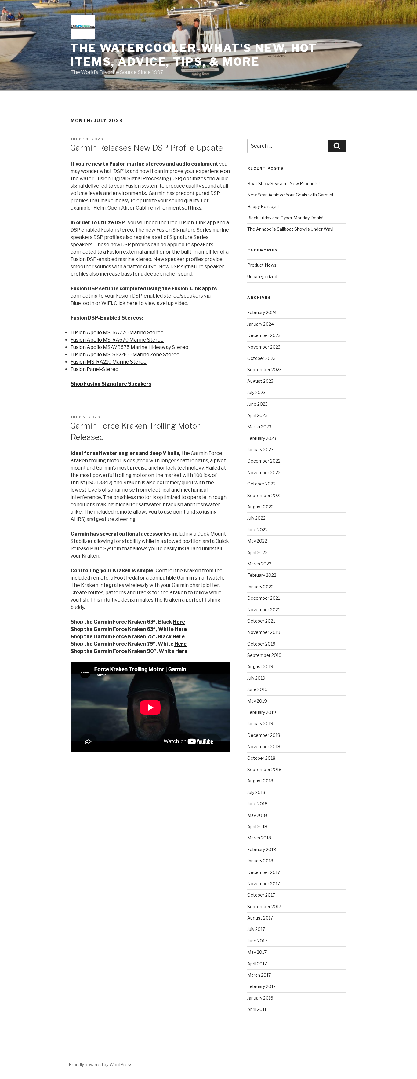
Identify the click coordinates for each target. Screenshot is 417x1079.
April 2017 (257, 963)
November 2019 (263, 632)
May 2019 (257, 701)
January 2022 (260, 586)
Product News (262, 265)
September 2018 (264, 769)
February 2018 (261, 849)
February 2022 (261, 575)
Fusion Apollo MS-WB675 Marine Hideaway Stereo (129, 347)
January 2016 (260, 997)
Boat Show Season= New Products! (283, 183)
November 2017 (263, 883)
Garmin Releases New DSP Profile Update (146, 147)
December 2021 (263, 598)
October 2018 (261, 758)
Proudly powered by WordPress (100, 1064)
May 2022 (257, 540)
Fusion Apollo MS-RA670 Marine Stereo (117, 340)
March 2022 (259, 563)
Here (179, 622)
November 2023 (264, 346)
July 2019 (256, 678)
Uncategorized (262, 276)
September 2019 (264, 655)
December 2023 (264, 335)
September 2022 (264, 495)
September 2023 (264, 369)
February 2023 (261, 438)
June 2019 (257, 689)
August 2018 (260, 780)
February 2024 (262, 312)
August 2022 (260, 506)
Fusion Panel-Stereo (94, 369)
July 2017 (256, 929)
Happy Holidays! (263, 206)
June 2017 (257, 940)
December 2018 (263, 735)
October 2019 (261, 643)
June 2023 (257, 404)
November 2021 (263, 609)
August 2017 (260, 917)
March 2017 (259, 975)
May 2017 (257, 952)
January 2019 (260, 723)
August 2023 (260, 381)
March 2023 (259, 426)
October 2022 (261, 483)
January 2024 (260, 324)
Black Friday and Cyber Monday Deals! (285, 217)
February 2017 (261, 986)
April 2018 (257, 826)
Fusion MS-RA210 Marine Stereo (109, 362)
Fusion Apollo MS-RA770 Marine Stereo (117, 332)
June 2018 (257, 803)
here (132, 303)
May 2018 (257, 815)
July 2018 (256, 792)
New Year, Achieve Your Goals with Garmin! (290, 194)
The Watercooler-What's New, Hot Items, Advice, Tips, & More (194, 54)
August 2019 (260, 666)
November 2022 (264, 472)
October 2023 (261, 358)
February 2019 (261, 712)
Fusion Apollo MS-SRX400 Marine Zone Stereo (125, 354)
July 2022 (256, 518)
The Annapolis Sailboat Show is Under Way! (290, 229)
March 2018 (259, 837)
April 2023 (257, 415)
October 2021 (261, 621)
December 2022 (264, 460)
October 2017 (261, 895)
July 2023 (256, 392)
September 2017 (264, 906)
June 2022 (257, 529)
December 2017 (263, 872)
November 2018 (263, 746)
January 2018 (260, 860)
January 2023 (260, 449)
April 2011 (256, 1009)
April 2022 (257, 552)
